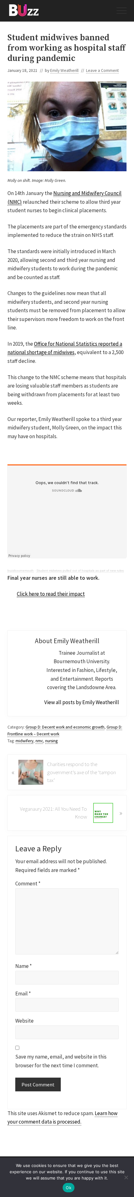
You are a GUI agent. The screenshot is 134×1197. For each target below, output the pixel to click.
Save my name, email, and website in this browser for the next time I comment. (61, 1061)
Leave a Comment (102, 70)
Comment (28, 883)
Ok (68, 1187)
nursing (51, 741)
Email (23, 993)
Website (24, 1020)
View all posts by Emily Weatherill (81, 702)
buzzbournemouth (20, 570)
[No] (126, 1177)
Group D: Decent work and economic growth (65, 727)
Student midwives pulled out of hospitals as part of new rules (80, 570)
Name (23, 966)
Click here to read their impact (51, 593)
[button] (122, 10)
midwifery (24, 741)
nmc (39, 741)
